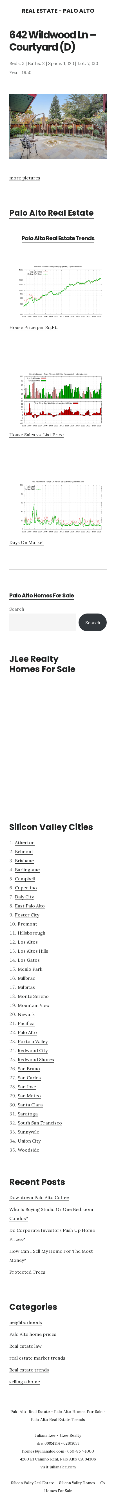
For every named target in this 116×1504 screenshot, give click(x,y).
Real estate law (25, 1346)
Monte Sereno (33, 996)
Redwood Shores (36, 1059)
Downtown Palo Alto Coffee (39, 1197)
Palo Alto (27, 1032)
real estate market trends (37, 1358)
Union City (29, 1141)
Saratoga (28, 1114)
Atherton (25, 842)
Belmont (24, 851)
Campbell (25, 878)
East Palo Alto (30, 906)
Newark (26, 1014)
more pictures (24, 178)
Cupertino (26, 887)
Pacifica (26, 1023)
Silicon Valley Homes (77, 1483)
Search (16, 609)
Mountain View (34, 1005)
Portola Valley (33, 1041)
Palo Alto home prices (32, 1334)
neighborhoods (25, 1322)
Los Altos (28, 942)
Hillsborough (31, 933)
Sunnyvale (28, 1132)
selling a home (24, 1381)
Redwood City (33, 1050)
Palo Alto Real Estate (51, 212)
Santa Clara (30, 1105)
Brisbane (24, 860)
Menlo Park (30, 969)
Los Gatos (29, 960)
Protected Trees (27, 1272)
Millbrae (26, 978)
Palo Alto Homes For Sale (41, 595)
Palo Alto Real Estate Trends (58, 238)
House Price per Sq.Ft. (33, 327)
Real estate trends (29, 1370)
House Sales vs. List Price (36, 434)
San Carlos (29, 1077)
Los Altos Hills (33, 951)
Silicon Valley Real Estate (32, 1483)
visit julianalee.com (58, 1467)
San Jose (27, 1086)
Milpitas (26, 987)
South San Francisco (40, 1123)
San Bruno (29, 1068)
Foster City (27, 915)
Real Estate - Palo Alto (58, 11)
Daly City (24, 897)
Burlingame (27, 869)
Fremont (27, 924)
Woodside (28, 1150)
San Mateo (29, 1095)
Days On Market (26, 542)
